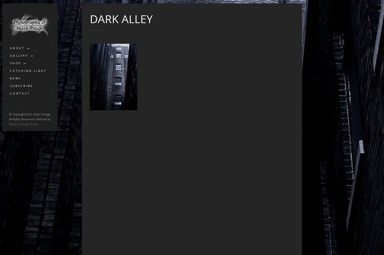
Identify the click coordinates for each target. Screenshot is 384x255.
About (17, 48)
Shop (15, 63)
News (15, 78)
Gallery (19, 56)
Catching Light (28, 71)
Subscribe (21, 86)
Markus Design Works (23, 124)
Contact (20, 93)
